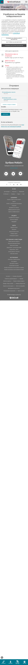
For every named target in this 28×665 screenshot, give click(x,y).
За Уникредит (7, 191)
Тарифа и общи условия (9, 104)
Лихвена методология (20, 283)
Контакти (8, 276)
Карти (14, 225)
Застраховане (14, 257)
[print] (21, 184)
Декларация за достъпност (14, 288)
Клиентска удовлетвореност (11, 278)
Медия (18, 194)
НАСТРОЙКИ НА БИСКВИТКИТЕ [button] (14, 42)
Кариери (13, 194)
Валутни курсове (7, 281)
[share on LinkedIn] (14, 184)
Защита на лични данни (8, 286)
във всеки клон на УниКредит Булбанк (12, 125)
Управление (21, 191)
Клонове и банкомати (17, 276)
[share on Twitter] (10, 184)
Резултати (14, 191)
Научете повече (14, 168)
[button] (26, 2)
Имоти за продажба (20, 286)
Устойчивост (6, 194)
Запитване (5, 114)
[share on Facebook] (7, 184)
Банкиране (14, 197)
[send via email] (17, 184)
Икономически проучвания (9, 290)
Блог (23, 194)
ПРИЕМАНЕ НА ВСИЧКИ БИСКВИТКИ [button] (14, 45)
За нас (14, 189)
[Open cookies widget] (2, 657)
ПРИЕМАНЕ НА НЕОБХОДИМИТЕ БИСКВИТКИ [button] (14, 38)
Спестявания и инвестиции (14, 239)
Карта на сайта (21, 290)
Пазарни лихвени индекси (18, 281)
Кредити (14, 215)
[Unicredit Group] (14, 298)
